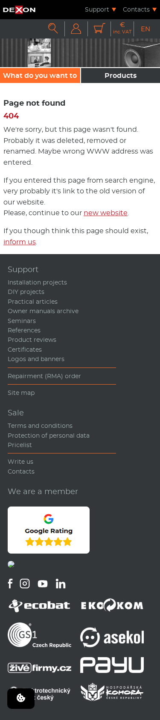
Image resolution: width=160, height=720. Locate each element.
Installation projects (37, 282)
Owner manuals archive (43, 311)
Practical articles (33, 301)
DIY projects (26, 292)
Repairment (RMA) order (44, 376)
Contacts (136, 9)
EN (145, 29)
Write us (20, 461)
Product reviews (32, 340)
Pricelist (20, 445)
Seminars (22, 321)
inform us (19, 242)
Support (97, 9)
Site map (21, 393)
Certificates (25, 349)
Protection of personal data (49, 435)
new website (106, 213)
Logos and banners (36, 359)
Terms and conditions (40, 426)
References (24, 330)
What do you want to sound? (40, 77)
